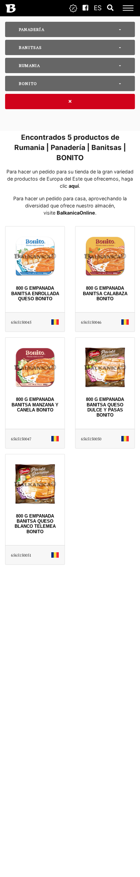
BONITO (28, 83)
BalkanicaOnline (76, 213)
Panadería (32, 29)
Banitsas (30, 47)
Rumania (29, 65)
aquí (74, 186)
